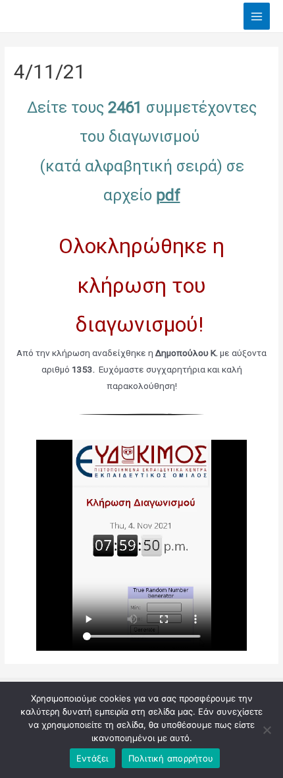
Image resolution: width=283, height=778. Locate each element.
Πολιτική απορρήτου (171, 758)
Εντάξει (92, 758)
